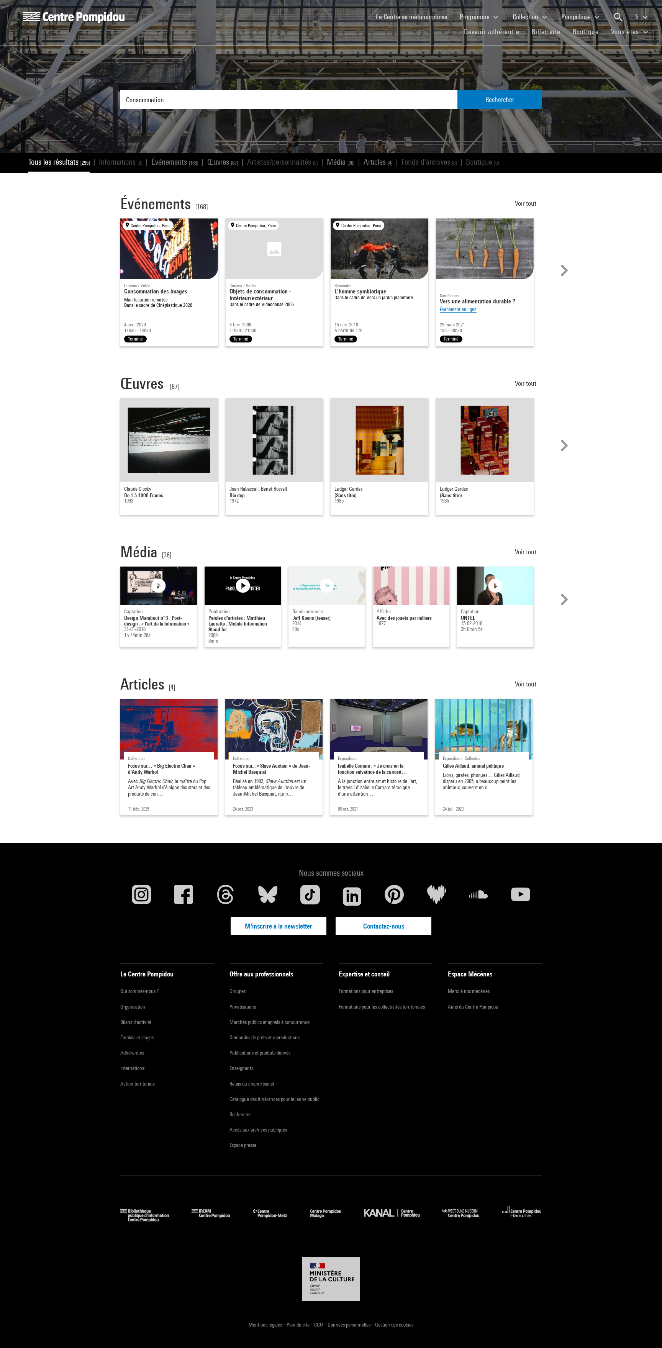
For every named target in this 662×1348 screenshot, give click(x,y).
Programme (475, 17)
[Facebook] (183, 896)
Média (340, 162)
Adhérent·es (132, 1053)
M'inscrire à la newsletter (278, 926)
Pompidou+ (576, 17)
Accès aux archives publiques (258, 1130)
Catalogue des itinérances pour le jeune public (274, 1099)
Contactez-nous (383, 926)
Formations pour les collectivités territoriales (382, 1007)
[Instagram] (141, 896)
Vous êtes (626, 32)
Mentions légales (266, 1325)
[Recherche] (618, 17)
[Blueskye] (268, 896)
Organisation (132, 1007)
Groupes (237, 991)
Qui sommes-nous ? (139, 991)
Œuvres (222, 162)
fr (638, 17)
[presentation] (563, 270)
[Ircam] (216, 1219)
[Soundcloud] (478, 896)
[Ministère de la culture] (331, 1279)
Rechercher (499, 99)
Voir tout (526, 203)
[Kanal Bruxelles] (397, 1219)
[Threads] (226, 896)
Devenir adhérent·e (495, 31)
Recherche (240, 1114)
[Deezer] (436, 896)
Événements (174, 162)
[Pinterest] (394, 896)
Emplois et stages (137, 1037)
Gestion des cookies (394, 1325)
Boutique (589, 31)
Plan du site (299, 1325)
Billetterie (546, 32)
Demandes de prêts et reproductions (264, 1037)
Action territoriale (137, 1084)
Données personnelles (350, 1325)
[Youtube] (521, 896)
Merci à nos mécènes (469, 991)
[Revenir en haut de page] (644, 1330)
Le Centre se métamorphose (415, 16)
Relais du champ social (251, 1084)
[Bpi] (150, 1219)
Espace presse (242, 1145)
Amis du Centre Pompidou (473, 1007)
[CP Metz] (275, 1219)
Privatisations (242, 1007)
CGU (319, 1325)
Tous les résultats (59, 162)
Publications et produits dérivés (259, 1053)
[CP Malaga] (331, 1219)
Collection (526, 17)
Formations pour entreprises (366, 991)
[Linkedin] (352, 896)
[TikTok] (310, 896)
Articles (378, 162)
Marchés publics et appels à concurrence (269, 1022)
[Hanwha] (522, 1219)
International (133, 1068)
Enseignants (241, 1068)
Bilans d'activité (135, 1022)
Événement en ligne (458, 309)
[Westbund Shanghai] (466, 1219)
